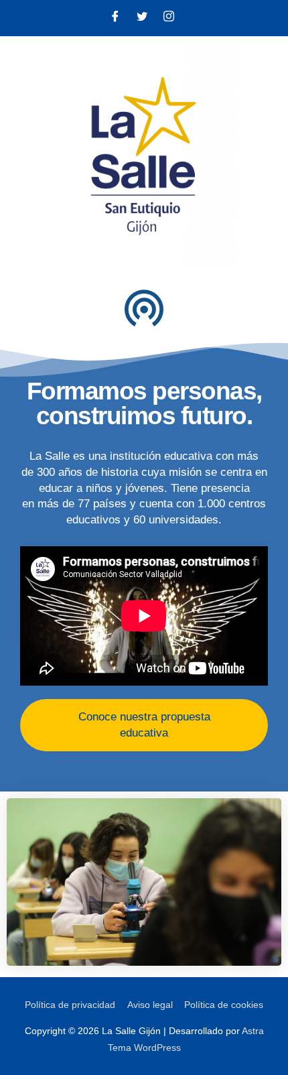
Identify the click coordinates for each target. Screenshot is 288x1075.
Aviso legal (150, 1005)
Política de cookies (223, 1005)
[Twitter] (142, 18)
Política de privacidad (70, 1005)
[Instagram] (169, 18)
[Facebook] (115, 18)
